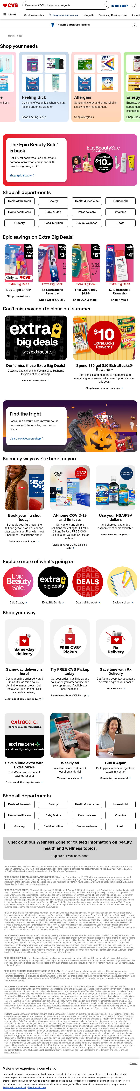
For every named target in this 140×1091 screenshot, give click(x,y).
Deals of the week (86, 602)
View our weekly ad (68, 778)
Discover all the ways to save (23, 782)
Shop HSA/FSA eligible (114, 534)
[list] (70, 87)
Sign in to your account (114, 778)
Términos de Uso (37, 1087)
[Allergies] (84, 64)
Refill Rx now (114, 688)
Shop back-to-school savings (103, 388)
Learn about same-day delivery (23, 698)
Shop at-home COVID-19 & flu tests (70, 546)
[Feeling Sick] (32, 64)
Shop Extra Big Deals (34, 380)
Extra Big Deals (51, 602)
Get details (122, 1008)
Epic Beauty (17, 602)
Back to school (121, 602)
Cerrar (133, 1063)
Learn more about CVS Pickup (68, 695)
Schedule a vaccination (22, 541)
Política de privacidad (14, 1087)
